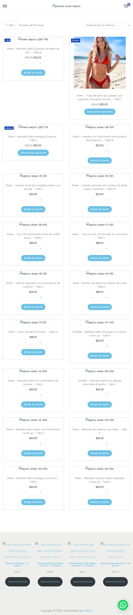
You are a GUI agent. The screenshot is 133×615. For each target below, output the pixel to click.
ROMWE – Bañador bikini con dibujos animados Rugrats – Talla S (99, 382)
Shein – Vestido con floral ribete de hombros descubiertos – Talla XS (100, 138)
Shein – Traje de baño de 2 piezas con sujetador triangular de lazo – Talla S (100, 97)
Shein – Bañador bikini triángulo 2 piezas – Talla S (33, 138)
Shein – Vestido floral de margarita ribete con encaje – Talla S (33, 187)
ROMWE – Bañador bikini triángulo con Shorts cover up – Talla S (100, 333)
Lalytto (88, 610)
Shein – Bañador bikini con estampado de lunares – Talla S (33, 382)
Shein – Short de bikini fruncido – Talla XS (33, 332)
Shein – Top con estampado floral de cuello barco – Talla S (33, 236)
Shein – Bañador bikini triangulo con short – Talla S (33, 480)
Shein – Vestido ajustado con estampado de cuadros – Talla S (33, 284)
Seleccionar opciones (100, 111)
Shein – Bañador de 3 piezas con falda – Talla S (99, 431)
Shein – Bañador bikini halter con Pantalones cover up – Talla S (33, 431)
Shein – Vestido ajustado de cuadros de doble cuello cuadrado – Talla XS (99, 187)
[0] (126, 6)
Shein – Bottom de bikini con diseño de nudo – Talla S (100, 284)
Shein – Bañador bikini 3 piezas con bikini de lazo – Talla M (33, 50)
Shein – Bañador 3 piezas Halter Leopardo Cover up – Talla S (100, 480)
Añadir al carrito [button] (33, 72)
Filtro (12, 25)
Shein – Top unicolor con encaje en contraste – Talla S (99, 236)
